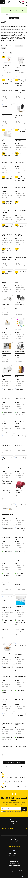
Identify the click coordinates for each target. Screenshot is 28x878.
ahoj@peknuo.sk (15, 865)
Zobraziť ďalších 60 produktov (14, 762)
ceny (17, 45)
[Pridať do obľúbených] (12, 56)
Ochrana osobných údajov (17, 813)
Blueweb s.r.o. (19, 874)
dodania (3, 48)
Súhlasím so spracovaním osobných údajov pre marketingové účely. (13, 812)
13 (18, 766)
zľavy (21, 45)
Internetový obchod (10, 874)
